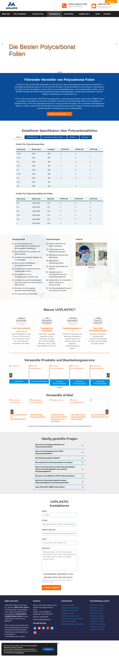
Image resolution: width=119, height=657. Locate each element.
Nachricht (46, 548)
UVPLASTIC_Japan (96, 608)
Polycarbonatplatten (68, 605)
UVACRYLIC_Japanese (98, 624)
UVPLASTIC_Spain (96, 613)
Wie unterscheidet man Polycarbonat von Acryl (100, 416)
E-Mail (45, 520)
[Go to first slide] (116, 44)
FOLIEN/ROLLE (54, 14)
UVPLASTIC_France (97, 610)
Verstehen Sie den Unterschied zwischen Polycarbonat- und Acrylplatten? (59, 418)
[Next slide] (105, 254)
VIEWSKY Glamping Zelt (69, 610)
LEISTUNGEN (68, 14)
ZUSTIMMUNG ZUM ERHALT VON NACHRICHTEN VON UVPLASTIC (58, 575)
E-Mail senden (51, 587)
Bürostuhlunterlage (67, 613)
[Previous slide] (2, 44)
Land (44, 539)
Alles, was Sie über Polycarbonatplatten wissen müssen (78, 417)
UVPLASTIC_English (97, 605)
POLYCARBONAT (20, 14)
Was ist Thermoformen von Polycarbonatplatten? (18, 417)
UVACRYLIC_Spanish (97, 627)
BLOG (98, 14)
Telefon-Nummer (49, 530)
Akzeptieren (48, 649)
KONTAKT (107, 14)
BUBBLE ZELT (84, 14)
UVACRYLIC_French (97, 629)
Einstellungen (19, 653)
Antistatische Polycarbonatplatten (72, 618)
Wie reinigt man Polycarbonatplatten (37, 416)
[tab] (59, 72)
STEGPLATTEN (37, 14)
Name (45, 511)
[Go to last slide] (77, 254)
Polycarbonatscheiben (68, 621)
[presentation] (19, 405)
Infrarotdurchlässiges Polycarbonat (72, 624)
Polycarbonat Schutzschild (70, 616)
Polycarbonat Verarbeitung (70, 608)
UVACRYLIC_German (97, 621)
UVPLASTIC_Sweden (97, 616)
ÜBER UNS (6, 14)
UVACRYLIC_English (97, 618)
